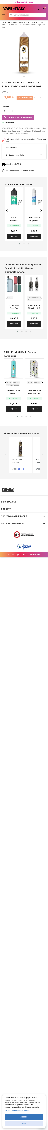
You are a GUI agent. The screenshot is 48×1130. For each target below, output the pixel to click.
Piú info (7, 1111)
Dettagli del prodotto (24, 155)
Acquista (14, 236)
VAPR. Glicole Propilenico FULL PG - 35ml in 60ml (34, 219)
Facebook (4, 490)
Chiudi (24, 1123)
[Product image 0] (24, 76)
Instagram (12, 490)
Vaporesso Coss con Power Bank (14, 307)
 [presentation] (7, 210)
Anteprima (14, 196)
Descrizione (24, 147)
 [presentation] (41, 210)
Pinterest (8, 490)
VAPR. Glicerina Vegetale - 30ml (14, 219)
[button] (20, 244)
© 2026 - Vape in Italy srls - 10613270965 (24, 554)
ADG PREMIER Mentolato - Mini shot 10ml (34, 392)
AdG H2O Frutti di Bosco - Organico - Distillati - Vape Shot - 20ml (13, 392)
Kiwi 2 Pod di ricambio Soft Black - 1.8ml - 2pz (34, 307)
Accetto (24, 1117)
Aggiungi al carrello (18, 117)
